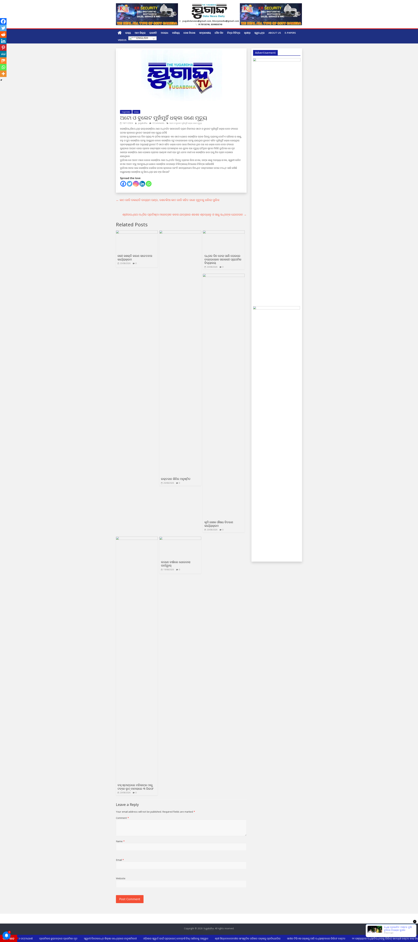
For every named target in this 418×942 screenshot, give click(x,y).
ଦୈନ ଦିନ (219, 32)
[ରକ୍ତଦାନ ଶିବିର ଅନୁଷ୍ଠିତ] (180, 232)
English (142, 38)
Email (120, 859)
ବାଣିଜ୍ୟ (176, 32)
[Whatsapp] (149, 184)
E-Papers (290, 32)
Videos (122, 40)
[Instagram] (136, 184)
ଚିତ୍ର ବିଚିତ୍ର (233, 32)
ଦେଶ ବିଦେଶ (189, 32)
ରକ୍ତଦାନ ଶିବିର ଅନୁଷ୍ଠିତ (176, 479)
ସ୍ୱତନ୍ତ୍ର (259, 32)
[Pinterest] (3, 47)
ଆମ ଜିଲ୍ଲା (140, 32)
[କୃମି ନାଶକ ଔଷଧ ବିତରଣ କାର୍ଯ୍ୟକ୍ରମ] (224, 275)
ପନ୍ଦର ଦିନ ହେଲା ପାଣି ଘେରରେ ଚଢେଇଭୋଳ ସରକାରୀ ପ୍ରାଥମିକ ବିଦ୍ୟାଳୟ (222, 259)
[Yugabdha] (119, 32)
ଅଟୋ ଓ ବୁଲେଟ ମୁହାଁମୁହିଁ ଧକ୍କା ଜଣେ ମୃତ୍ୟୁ (185, 123)
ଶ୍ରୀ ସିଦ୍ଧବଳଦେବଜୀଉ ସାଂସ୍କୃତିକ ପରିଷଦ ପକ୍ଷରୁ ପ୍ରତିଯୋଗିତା (239, 938)
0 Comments (158, 123)
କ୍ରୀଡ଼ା (247, 32)
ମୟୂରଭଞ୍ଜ (126, 111)
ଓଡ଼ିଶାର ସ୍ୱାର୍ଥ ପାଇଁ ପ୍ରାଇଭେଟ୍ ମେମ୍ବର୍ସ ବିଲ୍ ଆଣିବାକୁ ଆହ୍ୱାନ (167, 938)
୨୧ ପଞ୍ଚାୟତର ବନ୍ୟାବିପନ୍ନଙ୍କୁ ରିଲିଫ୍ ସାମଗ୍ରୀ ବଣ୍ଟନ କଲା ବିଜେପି (378, 938)
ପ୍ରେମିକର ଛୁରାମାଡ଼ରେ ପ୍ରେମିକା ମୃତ (49, 938)
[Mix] (3, 60)
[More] (3, 73)
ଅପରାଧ (164, 32)
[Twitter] (129, 184)
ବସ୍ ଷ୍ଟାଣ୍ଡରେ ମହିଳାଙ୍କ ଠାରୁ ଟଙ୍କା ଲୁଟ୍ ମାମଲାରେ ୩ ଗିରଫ (135, 787)
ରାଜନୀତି (153, 32)
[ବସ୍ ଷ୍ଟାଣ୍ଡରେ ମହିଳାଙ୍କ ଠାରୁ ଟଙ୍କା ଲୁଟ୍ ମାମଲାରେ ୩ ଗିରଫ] (137, 538)
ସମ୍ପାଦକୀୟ (205, 32)
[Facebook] (123, 184)
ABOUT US (274, 32)
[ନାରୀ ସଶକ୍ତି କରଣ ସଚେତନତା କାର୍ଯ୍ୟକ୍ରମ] (137, 232)
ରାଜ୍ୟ (128, 32)
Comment (122, 817)
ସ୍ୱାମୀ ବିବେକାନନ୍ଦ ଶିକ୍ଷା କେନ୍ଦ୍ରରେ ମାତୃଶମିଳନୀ (101, 938)
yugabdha (143, 123)
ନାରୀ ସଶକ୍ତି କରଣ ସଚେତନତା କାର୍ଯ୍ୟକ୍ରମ (135, 257)
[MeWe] (3, 54)
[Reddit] (3, 34)
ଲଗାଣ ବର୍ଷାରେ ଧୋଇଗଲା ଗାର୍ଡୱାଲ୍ (175, 563)
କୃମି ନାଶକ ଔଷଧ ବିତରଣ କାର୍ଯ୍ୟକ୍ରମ (218, 524)
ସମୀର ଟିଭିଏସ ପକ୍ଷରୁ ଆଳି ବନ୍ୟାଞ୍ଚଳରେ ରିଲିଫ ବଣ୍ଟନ (307, 938)
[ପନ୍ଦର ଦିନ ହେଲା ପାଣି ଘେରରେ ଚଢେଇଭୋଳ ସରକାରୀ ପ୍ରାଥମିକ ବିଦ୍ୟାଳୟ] (224, 232)
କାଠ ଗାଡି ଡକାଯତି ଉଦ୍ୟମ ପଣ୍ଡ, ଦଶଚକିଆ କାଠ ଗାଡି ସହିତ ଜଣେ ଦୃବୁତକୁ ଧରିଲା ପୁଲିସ (167, 200)
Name (120, 841)
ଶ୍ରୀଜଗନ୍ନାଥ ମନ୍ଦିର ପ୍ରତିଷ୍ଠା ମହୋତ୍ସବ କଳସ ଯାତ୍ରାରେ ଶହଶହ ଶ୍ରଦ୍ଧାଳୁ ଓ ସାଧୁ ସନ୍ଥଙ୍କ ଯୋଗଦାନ (184, 214)
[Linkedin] (142, 184)
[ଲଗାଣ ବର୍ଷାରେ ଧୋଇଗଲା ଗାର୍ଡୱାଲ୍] (180, 538)
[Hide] (1, 80)
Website (120, 878)
